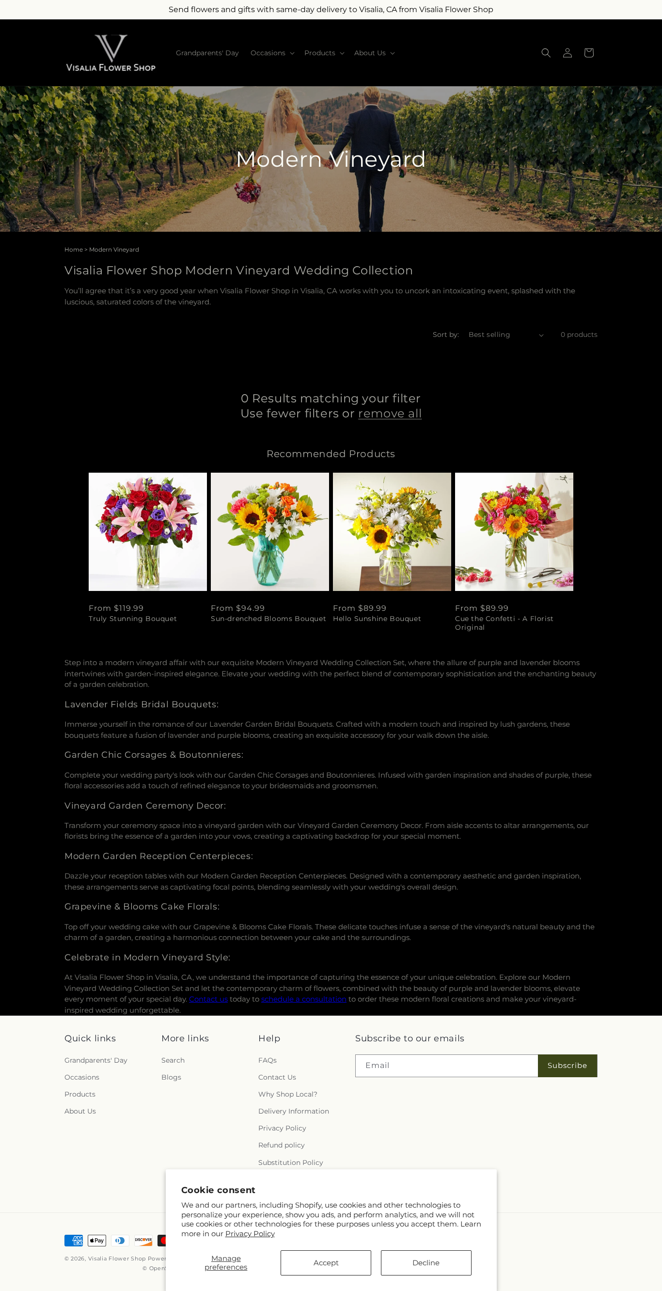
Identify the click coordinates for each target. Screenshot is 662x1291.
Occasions (81, 1077)
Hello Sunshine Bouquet (377, 618)
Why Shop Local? (287, 1094)
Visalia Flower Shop (117, 1258)
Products (79, 1094)
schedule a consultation (304, 999)
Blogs (171, 1077)
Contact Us (277, 1077)
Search (173, 1060)
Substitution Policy (290, 1162)
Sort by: (446, 334)
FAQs (267, 1060)
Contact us (208, 999)
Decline (426, 1262)
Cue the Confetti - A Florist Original (504, 623)
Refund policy (281, 1145)
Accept (326, 1262)
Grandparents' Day (95, 1060)
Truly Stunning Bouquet (133, 618)
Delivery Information (293, 1111)
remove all (390, 413)
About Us (80, 1111)
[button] (272, 53)
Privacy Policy (250, 1233)
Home (73, 249)
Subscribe (567, 1065)
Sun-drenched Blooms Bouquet (268, 618)
